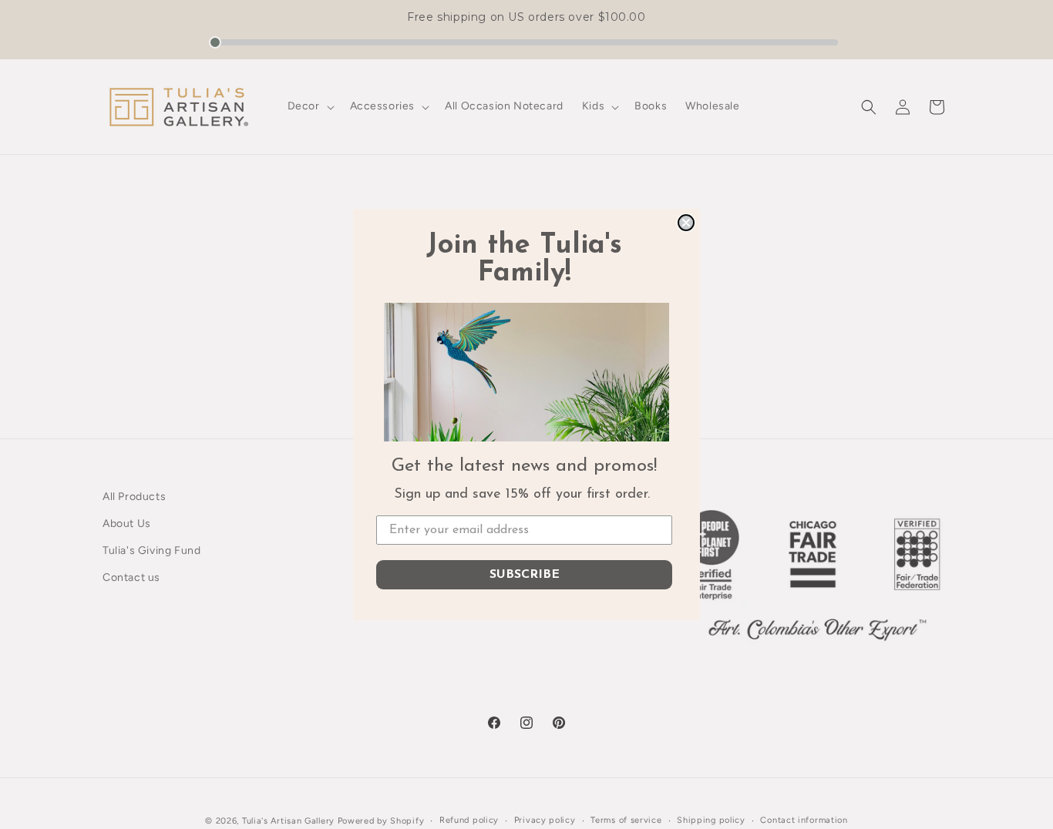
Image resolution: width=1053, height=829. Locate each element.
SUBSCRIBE (524, 575)
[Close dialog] (686, 222)
